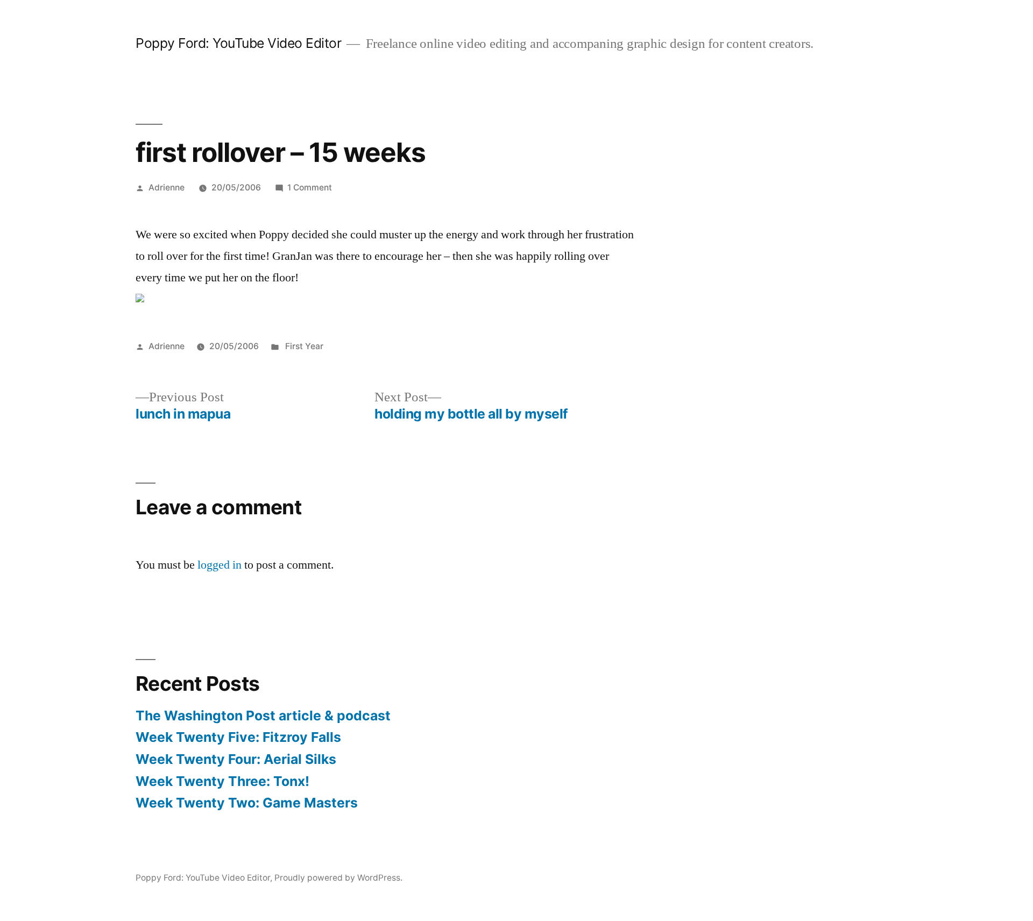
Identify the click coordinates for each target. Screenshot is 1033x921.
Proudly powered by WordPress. (338, 878)
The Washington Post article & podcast (263, 715)
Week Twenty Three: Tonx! (222, 781)
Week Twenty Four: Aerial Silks (236, 759)
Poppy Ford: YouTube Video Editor (238, 43)
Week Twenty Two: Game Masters (247, 803)
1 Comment (309, 187)
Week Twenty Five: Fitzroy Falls (238, 737)
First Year (303, 346)
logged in (219, 564)
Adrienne (166, 187)
